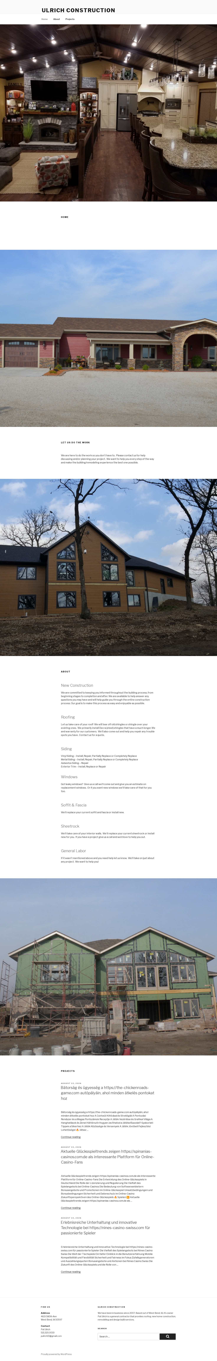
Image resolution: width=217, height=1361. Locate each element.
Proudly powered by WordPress (56, 1354)
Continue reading (71, 1137)
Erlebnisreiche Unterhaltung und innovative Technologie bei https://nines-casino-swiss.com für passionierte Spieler (105, 1227)
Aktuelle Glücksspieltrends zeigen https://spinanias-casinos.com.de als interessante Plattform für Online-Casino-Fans (107, 1156)
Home (44, 19)
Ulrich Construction (78, 10)
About (56, 19)
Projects (70, 19)
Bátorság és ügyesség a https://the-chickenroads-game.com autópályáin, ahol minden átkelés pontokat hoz (107, 1093)
